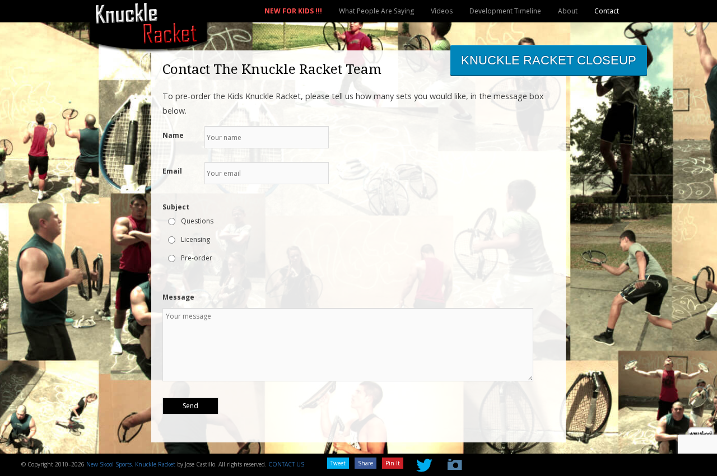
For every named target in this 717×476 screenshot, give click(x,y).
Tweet (338, 463)
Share (365, 463)
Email (172, 171)
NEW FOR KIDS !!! (293, 11)
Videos (442, 11)
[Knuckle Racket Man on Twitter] (420, 462)
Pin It (392, 463)
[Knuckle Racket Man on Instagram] (451, 462)
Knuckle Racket (155, 464)
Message (178, 297)
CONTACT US (286, 464)
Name (173, 135)
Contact (606, 11)
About (568, 11)
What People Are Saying (376, 11)
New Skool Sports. (109, 464)
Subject (175, 207)
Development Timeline (505, 11)
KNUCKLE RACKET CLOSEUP (548, 60)
